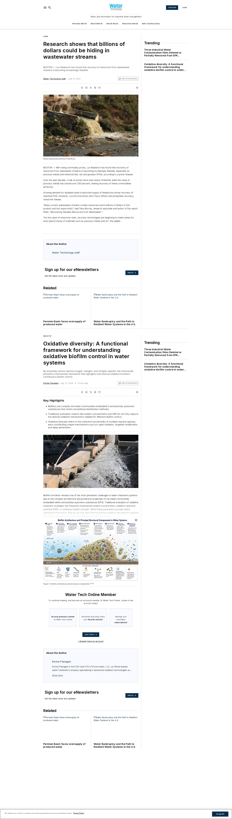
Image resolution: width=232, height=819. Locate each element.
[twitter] (91, 87)
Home (45, 36)
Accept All (220, 814)
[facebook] (82, 87)
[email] (99, 87)
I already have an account (90, 641)
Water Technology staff (54, 79)
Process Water (79, 24)
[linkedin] (86, 87)
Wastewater (97, 24)
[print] (137, 87)
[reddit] (95, 87)
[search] (49, 7)
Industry (47, 336)
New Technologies (151, 24)
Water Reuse (112, 24)
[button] (45, 7)
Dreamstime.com (128, 437)
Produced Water (130, 24)
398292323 (104, 437)
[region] (116, 814)
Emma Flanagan (51, 383)
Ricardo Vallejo (116, 437)
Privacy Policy (78, 813)
